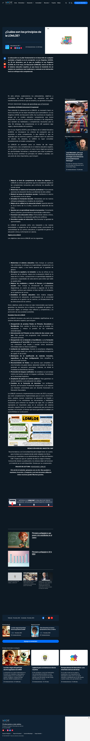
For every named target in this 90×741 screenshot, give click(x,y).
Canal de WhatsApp (28, 733)
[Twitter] (5, 730)
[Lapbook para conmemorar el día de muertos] (45, 657)
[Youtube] (3, 730)
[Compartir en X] (4, 61)
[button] (3, 3)
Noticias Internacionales (72, 102)
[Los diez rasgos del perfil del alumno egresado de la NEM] (6, 631)
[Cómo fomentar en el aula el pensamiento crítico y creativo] (35, 631)
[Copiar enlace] (4, 66)
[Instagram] (8, 730)
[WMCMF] (12, 730)
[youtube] (11, 48)
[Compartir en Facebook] (4, 58)
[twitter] (13, 48)
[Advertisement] (45, 16)
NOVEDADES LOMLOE (38, 466)
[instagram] (15, 48)
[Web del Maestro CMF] (7, 47)
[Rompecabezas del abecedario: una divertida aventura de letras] (74, 657)
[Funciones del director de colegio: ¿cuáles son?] (15, 576)
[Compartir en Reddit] (4, 64)
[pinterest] (21, 48)
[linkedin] (17, 48)
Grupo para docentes (80, 3)
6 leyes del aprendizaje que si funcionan (35, 104)
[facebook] (19, 48)
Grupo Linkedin (38, 733)
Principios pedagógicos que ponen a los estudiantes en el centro (42, 535)
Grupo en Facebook (17, 733)
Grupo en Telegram (6, 733)
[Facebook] (10, 730)
